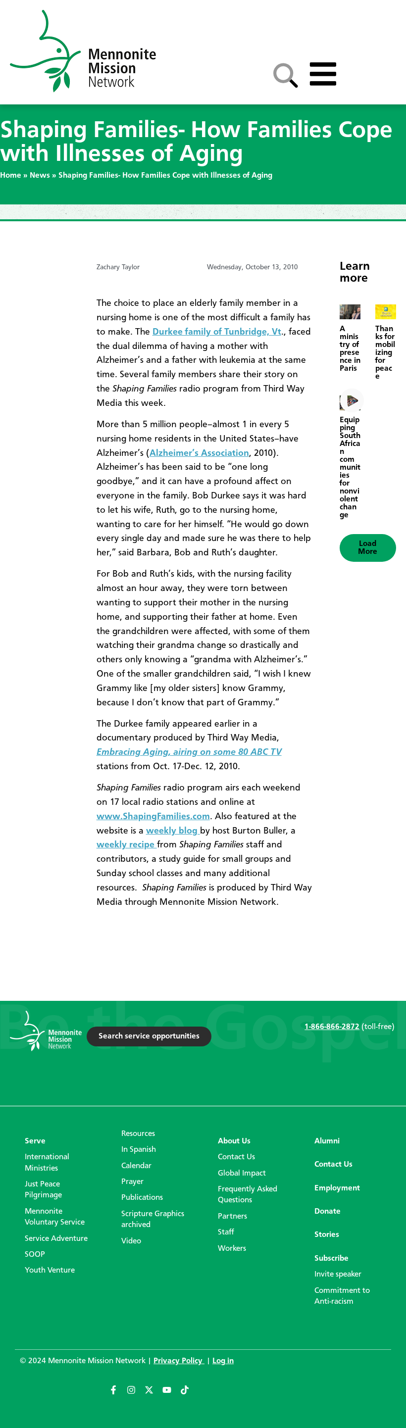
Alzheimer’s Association (199, 453)
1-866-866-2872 (331, 1027)
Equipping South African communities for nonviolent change (350, 467)
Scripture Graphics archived (152, 1219)
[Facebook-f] (118, 1394)
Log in (223, 1361)
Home (10, 176)
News (40, 176)
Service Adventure (56, 1239)
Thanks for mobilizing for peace (385, 353)
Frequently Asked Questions (247, 1194)
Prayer (132, 1182)
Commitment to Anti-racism (342, 1296)
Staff (226, 1232)
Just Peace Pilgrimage (43, 1190)
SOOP (35, 1255)
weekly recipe (127, 844)
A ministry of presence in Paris (350, 349)
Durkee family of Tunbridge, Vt (216, 332)
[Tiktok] (189, 1394)
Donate (327, 1212)
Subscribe (331, 1259)
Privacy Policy (178, 1361)
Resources (138, 1134)
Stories (326, 1235)
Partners (232, 1217)
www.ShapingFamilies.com (153, 816)
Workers (232, 1249)
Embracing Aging (189, 752)
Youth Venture (50, 1271)
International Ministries (47, 1162)
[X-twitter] (153, 1394)
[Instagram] (136, 1394)
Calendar (136, 1166)
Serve (35, 1141)
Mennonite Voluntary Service (55, 1217)
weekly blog (173, 831)
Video (131, 1241)
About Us (234, 1141)
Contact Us (236, 1157)
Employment (337, 1188)
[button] (368, 548)
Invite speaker (337, 1275)
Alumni (327, 1141)
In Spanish (138, 1150)
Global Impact (242, 1174)
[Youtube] (171, 1394)
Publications (142, 1198)
